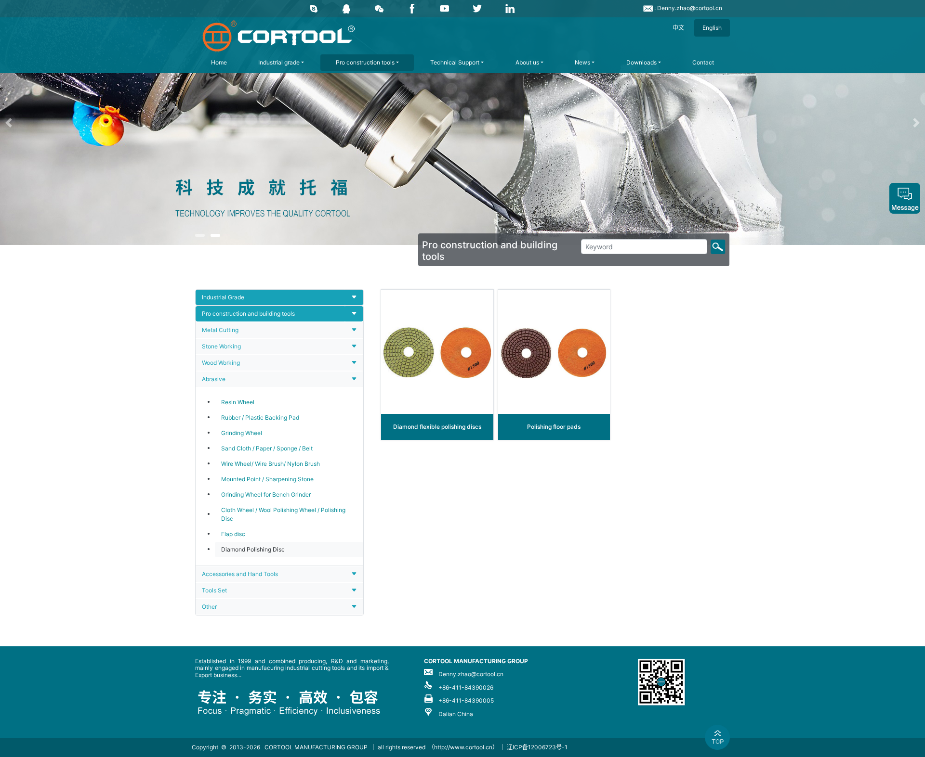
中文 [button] (678, 27)
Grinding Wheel (241, 432)
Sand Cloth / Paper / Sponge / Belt (267, 448)
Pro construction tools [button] (365, 62)
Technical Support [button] (454, 62)
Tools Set (214, 590)
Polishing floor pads (554, 426)
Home (219, 62)
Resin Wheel (237, 402)
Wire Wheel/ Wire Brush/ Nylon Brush (270, 463)
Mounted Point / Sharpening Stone (267, 479)
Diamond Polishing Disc (253, 549)
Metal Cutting (220, 330)
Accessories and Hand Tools (240, 573)
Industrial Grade (223, 297)
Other (209, 606)
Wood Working (221, 362)
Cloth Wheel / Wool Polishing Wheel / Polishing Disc (283, 514)
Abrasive (213, 379)
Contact (703, 62)
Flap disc (233, 534)
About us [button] (527, 62)
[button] (69, 122)
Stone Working (221, 346)
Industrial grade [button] (279, 62)
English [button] (712, 27)
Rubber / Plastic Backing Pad (260, 417)
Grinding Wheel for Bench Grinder (266, 494)
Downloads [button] (641, 62)
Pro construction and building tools (248, 313)
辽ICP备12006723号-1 (537, 747)
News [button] (582, 62)
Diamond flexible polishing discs (437, 426)
